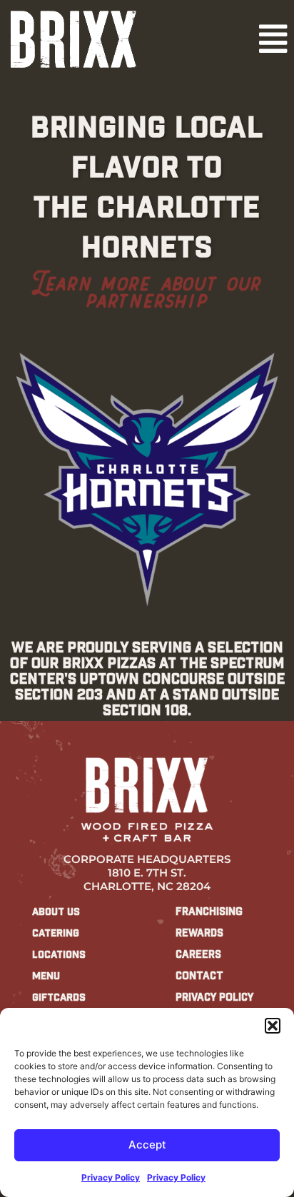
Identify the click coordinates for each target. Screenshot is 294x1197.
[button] (272, 1026)
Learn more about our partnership (147, 291)
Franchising (209, 911)
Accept (147, 1144)
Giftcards (59, 997)
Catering (55, 933)
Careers (198, 954)
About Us (56, 911)
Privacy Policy (110, 1177)
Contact (199, 976)
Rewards (199, 933)
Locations (59, 954)
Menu (46, 976)
